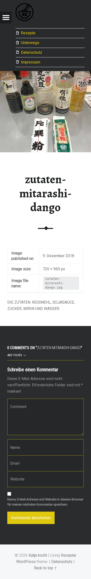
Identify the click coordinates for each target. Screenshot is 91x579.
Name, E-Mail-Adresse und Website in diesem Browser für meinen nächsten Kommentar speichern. (45, 502)
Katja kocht (38, 555)
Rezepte (28, 33)
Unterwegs (30, 42)
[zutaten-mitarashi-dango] (45, 74)
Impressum (30, 62)
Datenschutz (31, 52)
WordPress (26, 561)
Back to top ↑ (45, 568)
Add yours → (16, 355)
